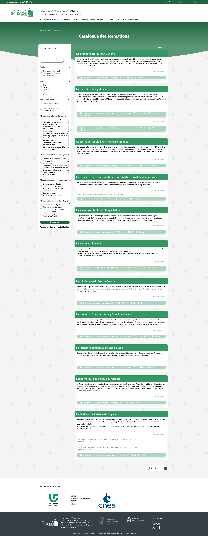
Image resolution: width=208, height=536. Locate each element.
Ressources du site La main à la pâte (54, 227)
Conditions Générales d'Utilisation (110, 533)
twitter (180, 1)
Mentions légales (89, 533)
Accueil (42, 30)
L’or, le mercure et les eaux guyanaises (98, 378)
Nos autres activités (92, 19)
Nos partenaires (130, 19)
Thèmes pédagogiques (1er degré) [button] (54, 180)
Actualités (112, 19)
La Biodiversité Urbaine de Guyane (96, 414)
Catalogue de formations (54, 30)
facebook (182, 1)
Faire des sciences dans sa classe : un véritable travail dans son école (116, 177)
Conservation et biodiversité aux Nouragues (102, 141)
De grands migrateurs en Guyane (95, 53)
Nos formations (69, 19)
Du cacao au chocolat (88, 243)
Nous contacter (131, 533)
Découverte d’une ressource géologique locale (103, 314)
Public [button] (42, 67)
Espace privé (76, 533)
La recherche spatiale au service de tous (99, 347)
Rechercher (55, 222)
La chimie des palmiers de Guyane (95, 281)
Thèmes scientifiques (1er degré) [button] (53, 116)
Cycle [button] (42, 81)
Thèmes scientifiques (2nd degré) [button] (53, 155)
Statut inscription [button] (47, 100)
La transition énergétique (91, 89)
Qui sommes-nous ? (47, 19)
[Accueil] (22, 11)
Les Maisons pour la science (167, 2)
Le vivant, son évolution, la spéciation (98, 210)
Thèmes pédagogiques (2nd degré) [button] (54, 201)
